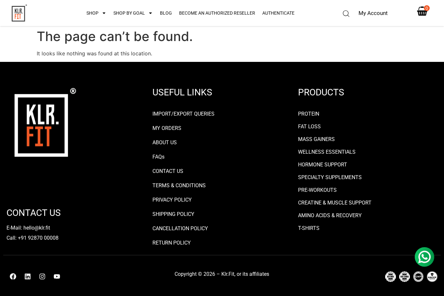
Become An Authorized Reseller (217, 13)
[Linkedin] (27, 276)
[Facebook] (13, 276)
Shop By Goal (129, 13)
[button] (346, 13)
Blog (166, 13)
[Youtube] (56, 276)
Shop (92, 13)
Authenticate (278, 13)
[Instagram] (42, 276)
